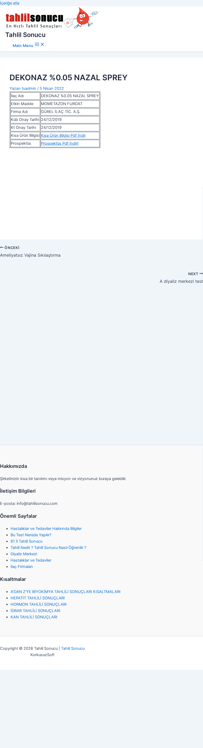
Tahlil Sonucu (25, 35)
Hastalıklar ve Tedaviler (31, 560)
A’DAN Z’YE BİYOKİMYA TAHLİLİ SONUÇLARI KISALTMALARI (66, 591)
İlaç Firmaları (22, 566)
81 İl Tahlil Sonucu (26, 541)
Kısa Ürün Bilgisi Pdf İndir (63, 135)
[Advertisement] (101, 191)
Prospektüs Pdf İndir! (60, 143)
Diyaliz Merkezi (24, 554)
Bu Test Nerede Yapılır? (31, 535)
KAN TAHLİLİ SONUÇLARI (34, 617)
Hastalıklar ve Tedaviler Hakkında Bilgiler (46, 528)
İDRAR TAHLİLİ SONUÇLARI (35, 610)
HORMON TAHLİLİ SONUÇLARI (39, 604)
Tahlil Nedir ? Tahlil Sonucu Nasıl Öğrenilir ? (48, 547)
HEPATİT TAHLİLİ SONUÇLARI (38, 598)
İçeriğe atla (9, 3)
